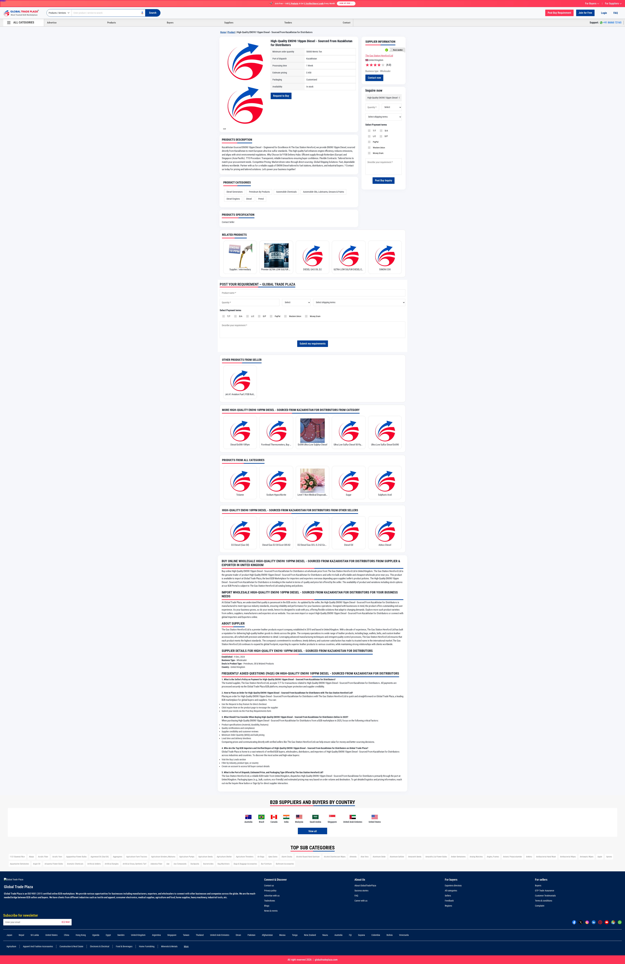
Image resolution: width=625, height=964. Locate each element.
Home (223, 32)
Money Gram (377, 153)
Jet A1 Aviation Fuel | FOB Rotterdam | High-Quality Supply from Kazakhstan (240, 394)
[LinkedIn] (594, 922)
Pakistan (251, 935)
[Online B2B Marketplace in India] (23, 13)
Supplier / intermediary (240, 269)
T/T (374, 130)
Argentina (156, 935)
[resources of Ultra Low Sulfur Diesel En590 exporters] (385, 430)
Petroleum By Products (259, 191)
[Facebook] (574, 922)
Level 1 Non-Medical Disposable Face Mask (312, 494)
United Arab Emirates (219, 935)
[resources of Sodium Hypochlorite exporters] (276, 481)
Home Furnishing (146, 946)
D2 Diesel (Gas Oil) (240, 544)
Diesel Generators (235, 191)
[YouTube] (607, 922)
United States (51, 935)
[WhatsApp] (620, 922)
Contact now (374, 77)
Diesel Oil (348, 544)
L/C (374, 136)
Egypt (108, 935)
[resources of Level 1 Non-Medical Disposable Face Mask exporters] (312, 481)
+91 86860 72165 (612, 22)
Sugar (348, 494)
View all (312, 831)
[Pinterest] (600, 922)
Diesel (249, 198)
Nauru (325, 935)
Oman (238, 935)
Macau (282, 935)
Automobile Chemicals (286, 191)
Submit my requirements (313, 343)
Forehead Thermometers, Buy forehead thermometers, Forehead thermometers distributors (276, 444)
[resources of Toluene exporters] (240, 481)
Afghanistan (267, 935)
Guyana (361, 935)
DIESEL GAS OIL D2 (312, 269)
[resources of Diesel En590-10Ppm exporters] (240, 430)
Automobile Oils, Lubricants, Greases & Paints (323, 191)
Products (111, 22)
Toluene (240, 494)
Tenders (288, 22)
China (66, 935)
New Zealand (310, 935)
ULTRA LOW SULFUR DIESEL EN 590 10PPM (349, 269)
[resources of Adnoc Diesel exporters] (385, 531)
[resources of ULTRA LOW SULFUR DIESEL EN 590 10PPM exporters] (348, 255)
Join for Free (585, 12)
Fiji (350, 935)
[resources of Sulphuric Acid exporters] (385, 481)
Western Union (378, 147)
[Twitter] (581, 922)
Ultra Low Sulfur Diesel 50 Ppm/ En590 (349, 444)
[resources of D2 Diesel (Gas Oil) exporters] (240, 531)
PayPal (375, 142)
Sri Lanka (35, 935)
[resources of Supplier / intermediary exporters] (240, 255)
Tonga (295, 935)
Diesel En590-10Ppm (240, 444)
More (186, 946)
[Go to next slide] (224, 128)
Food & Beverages (124, 946)
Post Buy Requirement (559, 12)
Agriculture (11, 946)
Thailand (200, 935)
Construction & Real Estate (71, 946)
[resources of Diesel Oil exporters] (348, 531)
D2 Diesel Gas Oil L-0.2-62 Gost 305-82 (312, 544)
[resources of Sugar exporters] (348, 481)
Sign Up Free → (346, 3)
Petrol (261, 198)
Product (231, 32)
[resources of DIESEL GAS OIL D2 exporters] (312, 255)
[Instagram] (587, 922)
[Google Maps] (613, 922)
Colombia (375, 935)
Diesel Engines (233, 198)
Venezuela (404, 935)
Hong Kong (81, 935)
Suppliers (228, 22)
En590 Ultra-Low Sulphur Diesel (312, 444)
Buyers (170, 22)
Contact (346, 22)
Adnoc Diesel (385, 544)
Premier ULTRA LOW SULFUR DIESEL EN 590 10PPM (276, 269)
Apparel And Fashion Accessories (38, 946)
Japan (9, 935)
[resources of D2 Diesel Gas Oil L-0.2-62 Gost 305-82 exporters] (312, 531)
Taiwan (186, 935)
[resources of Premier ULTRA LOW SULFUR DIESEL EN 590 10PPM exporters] (276, 255)
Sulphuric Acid (385, 494)
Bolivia (390, 935)
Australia (338, 935)
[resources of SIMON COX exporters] (385, 255)
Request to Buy (281, 95)
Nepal (21, 935)
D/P (386, 136)
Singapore (171, 935)
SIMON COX (385, 269)
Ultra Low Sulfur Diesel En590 (385, 444)
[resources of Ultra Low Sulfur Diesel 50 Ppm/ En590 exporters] (348, 430)
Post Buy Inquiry (383, 180)
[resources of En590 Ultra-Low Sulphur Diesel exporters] (312, 430)
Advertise (51, 22)
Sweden (121, 935)
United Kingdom (138, 935)
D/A (386, 130)
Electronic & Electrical (99, 946)
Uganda (95, 935)
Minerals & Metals (169, 946)
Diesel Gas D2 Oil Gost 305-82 (276, 544)
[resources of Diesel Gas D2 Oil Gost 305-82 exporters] (276, 531)
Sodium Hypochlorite (276, 494)
